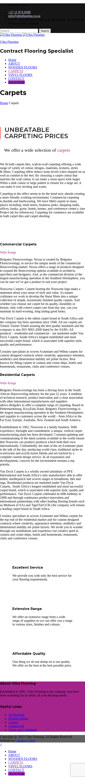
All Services (16, 715)
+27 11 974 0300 (19, 12)
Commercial (16, 726)
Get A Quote (16, 82)
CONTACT (16, 78)
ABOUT (14, 63)
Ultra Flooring (9, 42)
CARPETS (15, 71)
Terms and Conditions (22, 729)
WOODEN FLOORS (22, 67)
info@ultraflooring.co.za (24, 16)
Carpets (13, 722)
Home (12, 60)
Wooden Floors (18, 718)
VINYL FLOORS (20, 75)
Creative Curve (25, 740)
